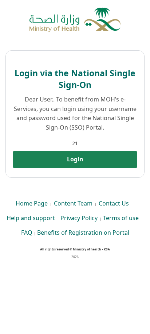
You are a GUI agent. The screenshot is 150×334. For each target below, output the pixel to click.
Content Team (73, 203)
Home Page (32, 203)
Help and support (31, 218)
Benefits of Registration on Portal (83, 233)
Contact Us (114, 203)
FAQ (26, 233)
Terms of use (121, 218)
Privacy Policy (79, 218)
